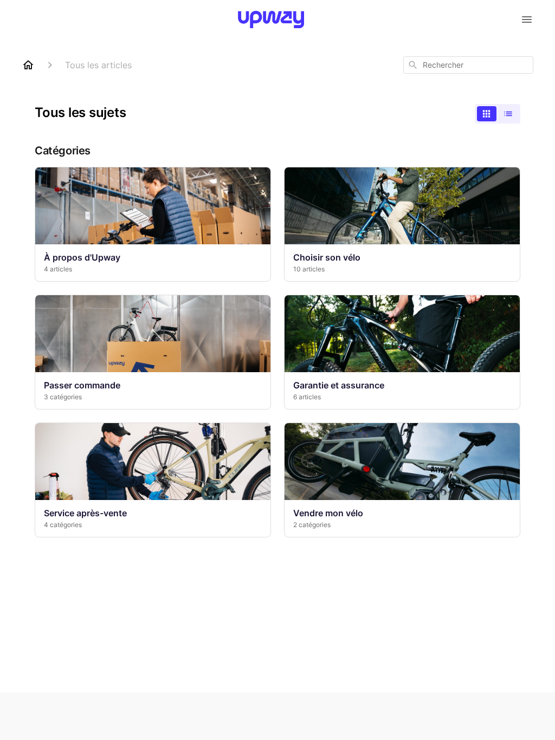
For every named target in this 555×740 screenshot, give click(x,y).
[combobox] (468, 65)
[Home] (28, 65)
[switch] (497, 114)
